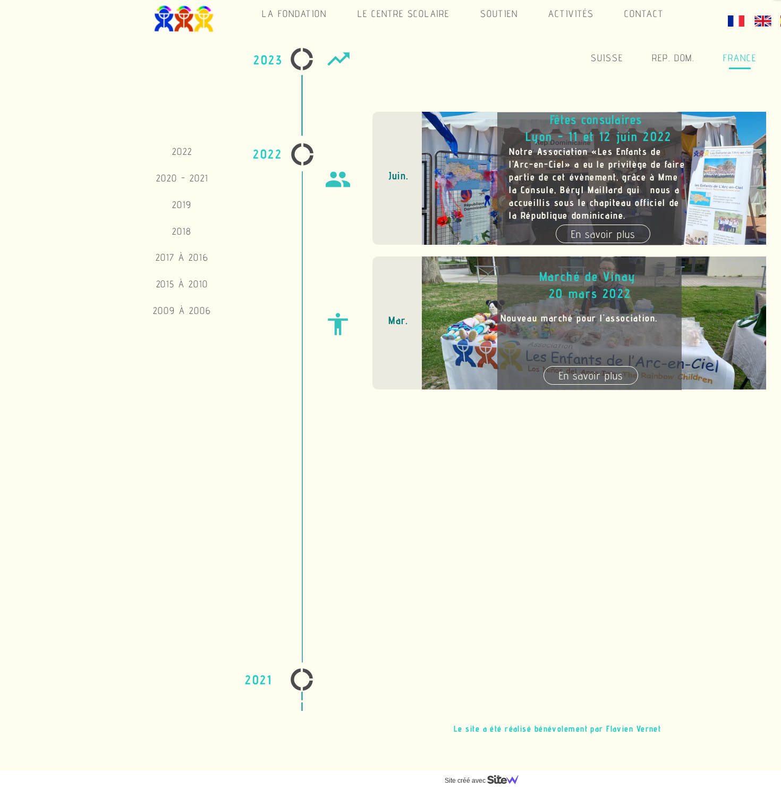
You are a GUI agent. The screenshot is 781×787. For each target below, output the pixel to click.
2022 (182, 151)
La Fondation (294, 13)
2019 (182, 204)
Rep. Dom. (673, 57)
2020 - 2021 (182, 178)
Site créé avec (466, 780)
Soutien (499, 13)
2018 (182, 231)
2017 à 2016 (182, 257)
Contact (644, 13)
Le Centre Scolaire (403, 13)
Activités (571, 13)
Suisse (607, 57)
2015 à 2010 (182, 283)
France (740, 57)
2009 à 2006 (182, 310)
